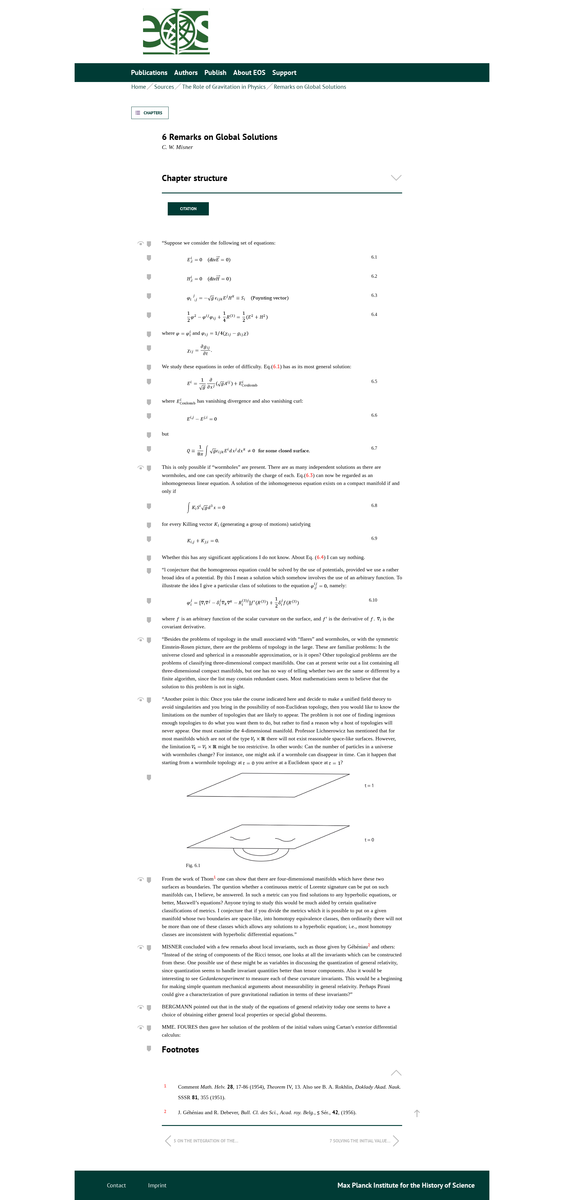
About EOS (249, 72)
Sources (164, 87)
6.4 (320, 557)
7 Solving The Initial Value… (360, 1141)
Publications (149, 72)
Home (138, 87)
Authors (186, 72)
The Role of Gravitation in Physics (224, 87)
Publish (215, 72)
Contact (116, 1185)
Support (284, 72)
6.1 (276, 366)
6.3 (309, 475)
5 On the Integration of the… (206, 1141)
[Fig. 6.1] (282, 817)
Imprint (157, 1185)
